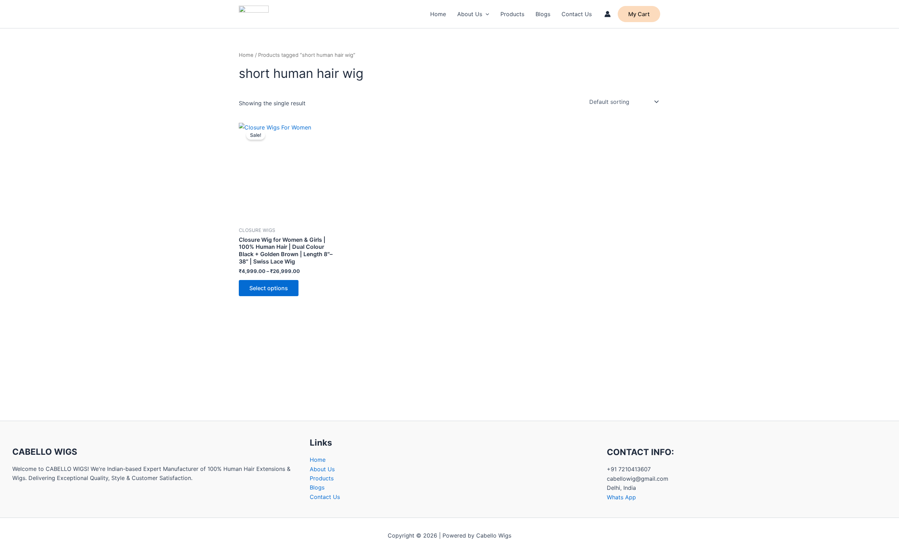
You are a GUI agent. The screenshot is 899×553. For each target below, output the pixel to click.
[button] (485, 14)
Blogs (543, 14)
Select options (268, 288)
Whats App (621, 497)
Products (512, 14)
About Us (469, 14)
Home (438, 14)
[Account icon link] (607, 14)
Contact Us (577, 14)
